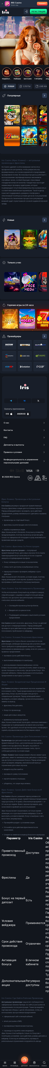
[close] (2, 3)
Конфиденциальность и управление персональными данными (21, 461)
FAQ (5, 437)
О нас (6, 423)
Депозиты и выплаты (14, 445)
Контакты (8, 430)
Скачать (42, 4)
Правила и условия (13, 452)
